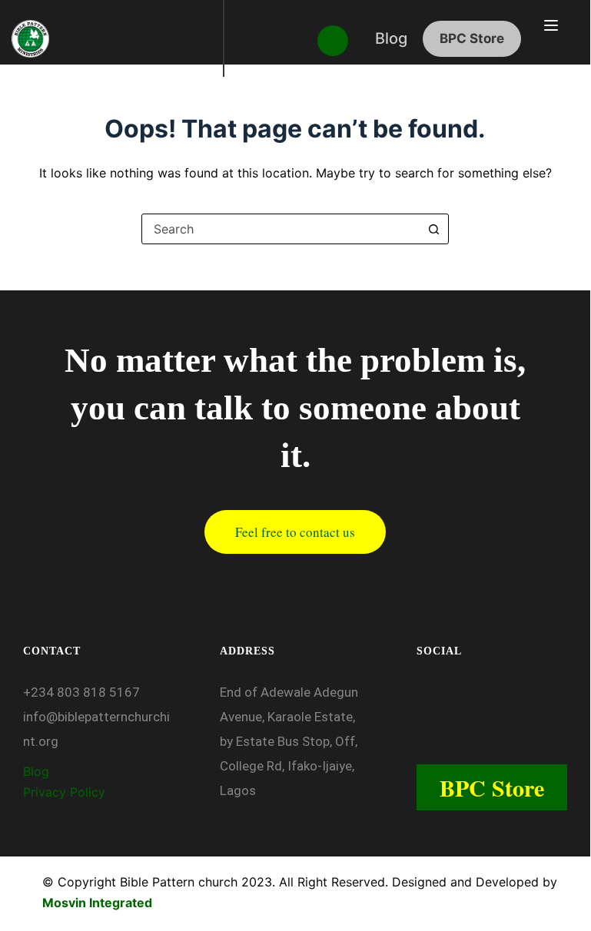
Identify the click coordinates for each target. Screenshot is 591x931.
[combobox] (280, 229)
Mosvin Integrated (97, 902)
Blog (36, 771)
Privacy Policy (66, 792)
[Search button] (433, 229)
